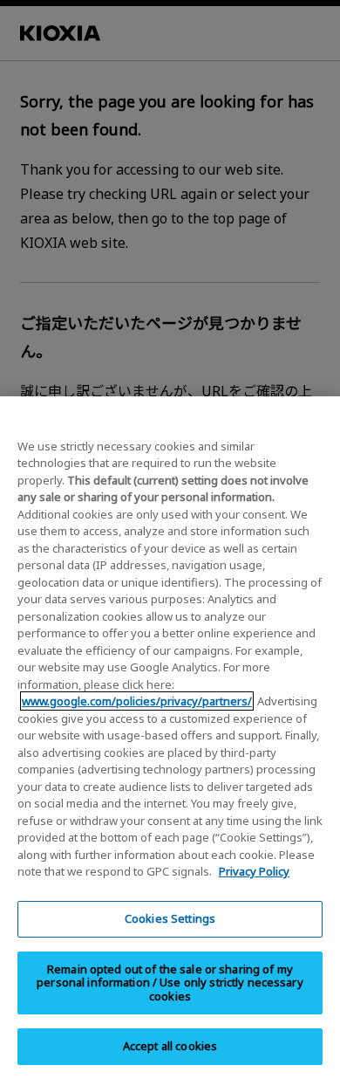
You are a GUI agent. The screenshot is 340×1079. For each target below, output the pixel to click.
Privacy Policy (254, 871)
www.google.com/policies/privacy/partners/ (137, 701)
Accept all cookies (170, 1046)
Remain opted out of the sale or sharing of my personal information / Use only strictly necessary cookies (170, 982)
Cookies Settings (170, 918)
